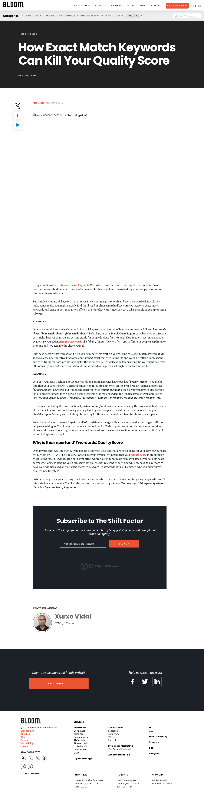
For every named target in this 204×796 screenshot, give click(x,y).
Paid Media (133, 15)
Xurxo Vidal (30, 75)
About (130, 5)
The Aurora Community (120, 748)
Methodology (27, 743)
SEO (143, 16)
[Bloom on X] (30, 766)
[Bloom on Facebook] (23, 758)
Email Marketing (90, 16)
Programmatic (81, 736)
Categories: (11, 16)
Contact (157, 5)
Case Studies (82, 5)
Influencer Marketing (113, 16)
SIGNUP (124, 543)
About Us (25, 733)
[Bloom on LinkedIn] (30, 758)
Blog (143, 5)
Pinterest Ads (81, 743)
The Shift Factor (119, 521)
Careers (116, 5)
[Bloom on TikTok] (44, 758)
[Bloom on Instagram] (37, 758)
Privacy (24, 740)
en (199, 5)
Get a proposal (177, 5)
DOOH (77, 752)
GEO (151, 730)
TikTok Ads (79, 740)
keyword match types (74, 285)
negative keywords (70, 341)
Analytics (51, 16)
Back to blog (27, 34)
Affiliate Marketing (32, 16)
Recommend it (58, 683)
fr (194, 5)
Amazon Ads (80, 749)
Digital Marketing (69, 16)
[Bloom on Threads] (23, 766)
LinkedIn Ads (80, 746)
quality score (139, 454)
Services (100, 5)
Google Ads (79, 730)
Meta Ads (78, 733)
